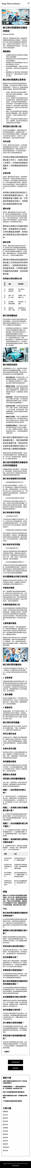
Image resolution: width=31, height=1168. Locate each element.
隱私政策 (5, 1150)
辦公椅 (22, 38)
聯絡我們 (5, 1144)
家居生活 (5, 1115)
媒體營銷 (5, 1111)
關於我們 (5, 1140)
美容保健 (5, 1131)
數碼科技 (5, 1124)
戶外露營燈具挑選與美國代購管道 (12, 1101)
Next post (15, 1068)
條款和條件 (6, 1147)
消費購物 (6, 1051)
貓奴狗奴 (5, 1118)
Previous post (15, 1062)
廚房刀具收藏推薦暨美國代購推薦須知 (13, 1092)
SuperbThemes (15, 1165)
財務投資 (5, 1137)
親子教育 (5, 1121)
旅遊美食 (5, 1134)
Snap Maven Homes (11, 3)
